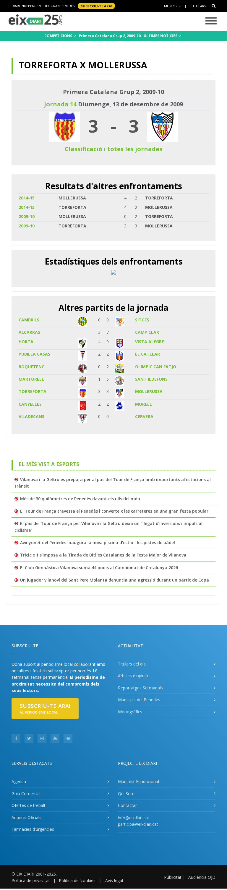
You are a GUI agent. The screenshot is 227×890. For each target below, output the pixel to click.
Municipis (172, 6)
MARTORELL (31, 379)
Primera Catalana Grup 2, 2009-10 (110, 35)
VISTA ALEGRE (149, 341)
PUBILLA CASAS (34, 354)
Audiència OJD (201, 877)
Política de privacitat (31, 880)
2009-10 (27, 216)
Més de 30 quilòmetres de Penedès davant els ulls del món (80, 498)
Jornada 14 (60, 104)
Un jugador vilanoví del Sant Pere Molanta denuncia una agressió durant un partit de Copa (114, 580)
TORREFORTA (32, 391)
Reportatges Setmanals (140, 688)
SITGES (142, 320)
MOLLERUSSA (149, 391)
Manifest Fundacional (138, 781)
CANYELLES (30, 404)
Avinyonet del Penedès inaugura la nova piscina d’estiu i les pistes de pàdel (97, 542)
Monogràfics (130, 711)
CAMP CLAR (147, 332)
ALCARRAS (29, 332)
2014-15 (27, 198)
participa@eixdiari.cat (138, 824)
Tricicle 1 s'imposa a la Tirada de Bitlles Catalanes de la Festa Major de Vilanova (103, 555)
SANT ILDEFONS (151, 379)
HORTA (26, 341)
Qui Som (126, 793)
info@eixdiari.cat (133, 817)
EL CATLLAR (147, 354)
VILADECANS (31, 416)
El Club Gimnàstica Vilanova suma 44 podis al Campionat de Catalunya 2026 (99, 567)
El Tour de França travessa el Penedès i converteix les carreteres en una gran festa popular (114, 511)
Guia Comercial (26, 793)
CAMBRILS (29, 320)
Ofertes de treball (28, 805)
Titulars (198, 6)
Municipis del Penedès (139, 699)
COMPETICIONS (58, 35)
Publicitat (172, 877)
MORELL (143, 404)
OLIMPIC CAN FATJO (155, 366)
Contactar (127, 805)
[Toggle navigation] (211, 21)
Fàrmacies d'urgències (33, 829)
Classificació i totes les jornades (113, 149)
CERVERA (144, 416)
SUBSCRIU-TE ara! (96, 6)
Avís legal (114, 880)
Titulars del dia (132, 664)
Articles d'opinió (133, 675)
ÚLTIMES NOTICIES (161, 35)
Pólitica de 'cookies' (77, 880)
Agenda (19, 781)
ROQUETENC (31, 366)
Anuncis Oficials (26, 817)
